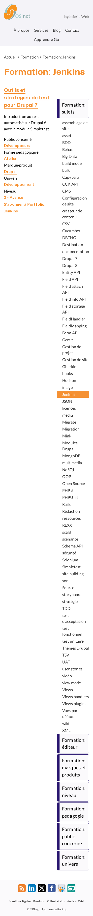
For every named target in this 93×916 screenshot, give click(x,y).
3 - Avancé (13, 198)
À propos (22, 30)
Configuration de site (74, 201)
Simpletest (71, 566)
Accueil (10, 57)
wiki (65, 723)
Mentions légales (20, 901)
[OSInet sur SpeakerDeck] (71, 889)
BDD (66, 142)
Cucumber (71, 230)
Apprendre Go (46, 39)
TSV (65, 655)
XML (66, 730)
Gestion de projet (71, 349)
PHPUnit (70, 497)
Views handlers (75, 696)
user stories (72, 668)
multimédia (72, 462)
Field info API (74, 299)
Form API (70, 332)
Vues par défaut (69, 713)
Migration (71, 429)
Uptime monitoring (53, 909)
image (67, 387)
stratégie (70, 601)
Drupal (10, 172)
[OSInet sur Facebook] (52, 889)
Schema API (72, 546)
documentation (75, 251)
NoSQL (68, 469)
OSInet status (56, 901)
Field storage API (73, 309)
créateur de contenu (72, 213)
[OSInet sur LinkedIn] (32, 889)
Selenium (70, 559)
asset (66, 135)
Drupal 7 (69, 258)
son (65, 580)
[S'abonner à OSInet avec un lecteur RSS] (22, 889)
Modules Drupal (70, 445)
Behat (67, 149)
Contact (72, 30)
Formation (30, 57)
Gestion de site (75, 359)
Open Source (73, 483)
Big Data (69, 156)
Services (41, 30)
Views (67, 689)
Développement (19, 185)
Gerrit (67, 339)
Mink (66, 435)
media (67, 415)
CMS (66, 191)
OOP (66, 476)
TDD (66, 608)
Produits (39, 901)
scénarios (70, 539)
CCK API (70, 184)
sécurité (69, 552)
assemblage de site (75, 125)
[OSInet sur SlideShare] (61, 889)
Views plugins (74, 703)
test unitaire (73, 641)
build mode (72, 163)
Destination (72, 244)
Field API (70, 279)
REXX (67, 525)
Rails (66, 504)
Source (68, 587)
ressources (71, 518)
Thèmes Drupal (75, 648)
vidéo (67, 675)
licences (69, 408)
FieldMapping (74, 325)
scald (66, 532)
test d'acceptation (74, 618)
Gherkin (69, 366)
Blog (57, 30)
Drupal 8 (69, 265)
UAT (66, 661)
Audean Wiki (75, 901)
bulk (66, 170)
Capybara (70, 177)
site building (73, 573)
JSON (67, 401)
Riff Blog (32, 909)
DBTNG (69, 237)
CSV (66, 223)
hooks (67, 373)
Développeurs (17, 146)
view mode (71, 682)
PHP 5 (67, 490)
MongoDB (71, 455)
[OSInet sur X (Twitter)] (42, 889)
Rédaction (71, 511)
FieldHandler (73, 318)
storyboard (72, 594)
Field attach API (72, 289)
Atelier (10, 159)
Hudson (69, 380)
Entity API (71, 272)
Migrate (69, 422)
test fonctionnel (72, 631)
